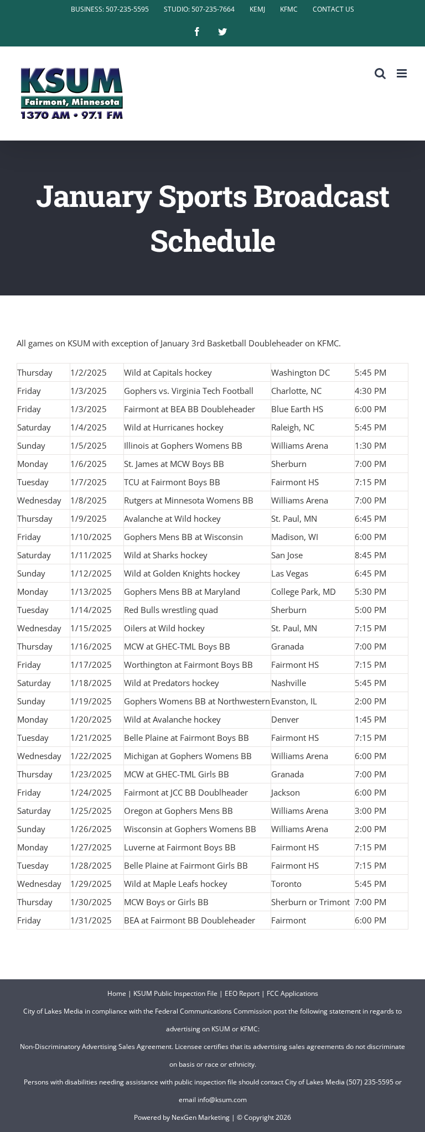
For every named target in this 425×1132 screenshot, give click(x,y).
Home (116, 993)
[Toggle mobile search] (380, 73)
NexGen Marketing (201, 1117)
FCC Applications (292, 993)
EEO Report (242, 993)
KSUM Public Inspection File (175, 993)
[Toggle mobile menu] (402, 73)
